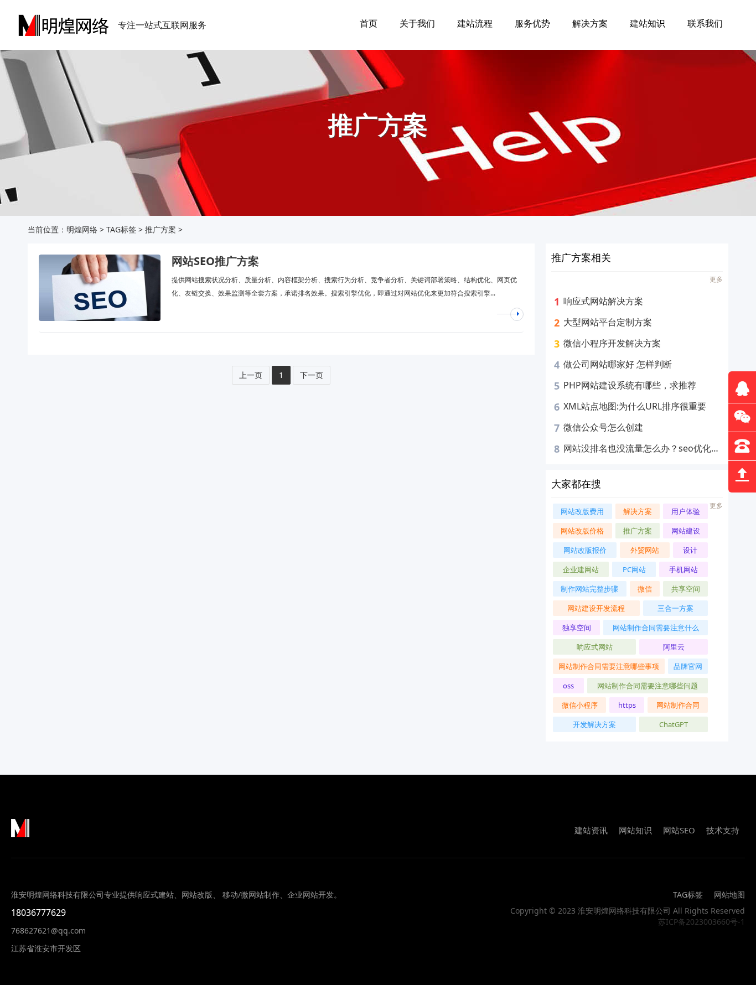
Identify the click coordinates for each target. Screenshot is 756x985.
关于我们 (417, 23)
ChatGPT (673, 724)
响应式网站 (595, 647)
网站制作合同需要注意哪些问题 (647, 686)
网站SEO (679, 830)
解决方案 (590, 23)
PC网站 (634, 569)
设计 (690, 550)
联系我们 (705, 23)
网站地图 (729, 894)
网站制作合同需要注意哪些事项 (608, 666)
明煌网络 (81, 229)
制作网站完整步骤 (589, 589)
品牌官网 (688, 666)
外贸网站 (644, 550)
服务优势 (532, 23)
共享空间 (685, 589)
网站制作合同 (678, 705)
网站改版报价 (585, 550)
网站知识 (635, 830)
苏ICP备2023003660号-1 (701, 921)
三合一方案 (675, 608)
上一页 (250, 375)
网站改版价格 (582, 531)
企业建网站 (581, 569)
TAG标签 (121, 229)
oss (568, 686)
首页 (368, 23)
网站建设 (685, 531)
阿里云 (674, 647)
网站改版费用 (582, 511)
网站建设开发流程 (596, 608)
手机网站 (683, 569)
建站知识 (647, 23)
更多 (716, 279)
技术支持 (722, 830)
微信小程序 (580, 705)
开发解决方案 (594, 724)
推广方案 (160, 229)
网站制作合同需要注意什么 (656, 628)
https (627, 705)
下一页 (311, 375)
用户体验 (685, 511)
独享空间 (576, 628)
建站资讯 (591, 830)
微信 (645, 589)
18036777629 (38, 912)
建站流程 (475, 23)
